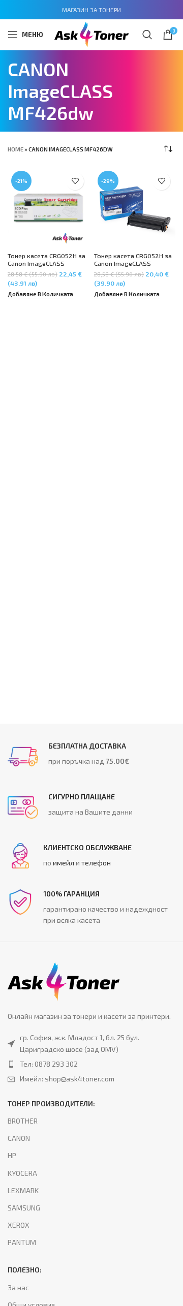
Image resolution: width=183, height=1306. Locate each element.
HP (12, 1155)
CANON (19, 1138)
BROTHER (23, 1120)
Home (15, 149)
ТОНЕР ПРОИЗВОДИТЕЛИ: (51, 1103)
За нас (18, 1287)
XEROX (18, 1225)
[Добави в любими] (75, 181)
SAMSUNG (24, 1207)
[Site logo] (91, 33)
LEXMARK (23, 1190)
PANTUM (22, 1242)
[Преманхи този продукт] (91, 1064)
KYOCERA (22, 1173)
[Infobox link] (91, 756)
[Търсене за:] (147, 34)
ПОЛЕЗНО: (25, 1269)
